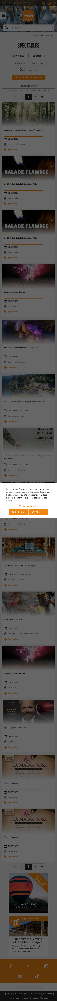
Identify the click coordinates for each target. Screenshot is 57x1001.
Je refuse (20, 511)
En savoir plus (30, 506)
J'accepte (40, 511)
